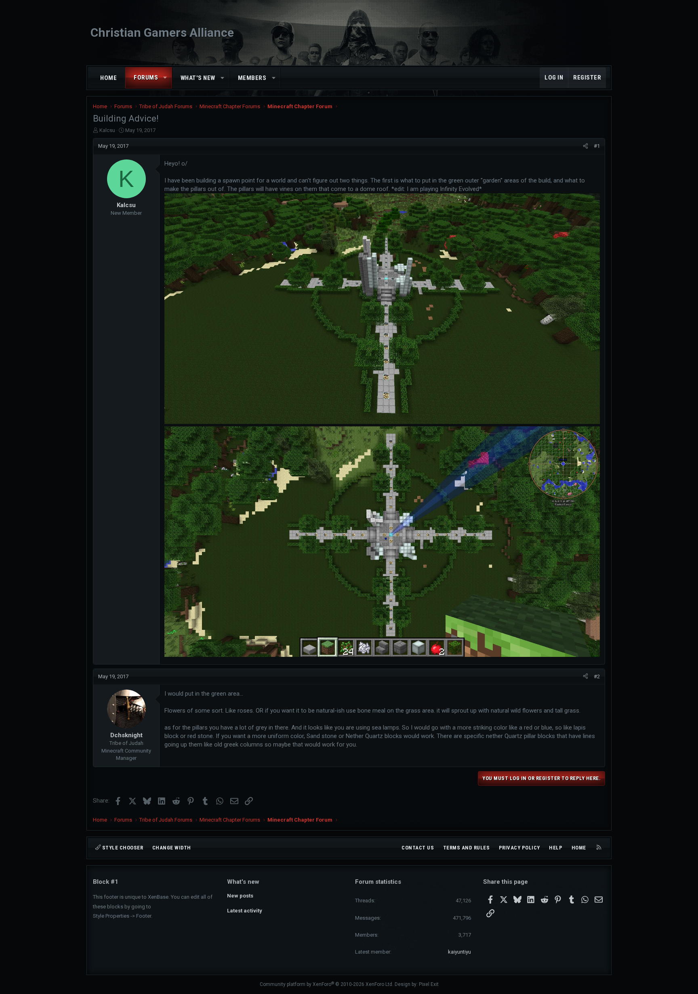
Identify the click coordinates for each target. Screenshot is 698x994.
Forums (146, 77)
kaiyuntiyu (459, 952)
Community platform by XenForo (326, 984)
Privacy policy (519, 848)
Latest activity (244, 911)
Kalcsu (107, 130)
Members (252, 78)
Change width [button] (171, 848)
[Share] (585, 146)
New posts (240, 896)
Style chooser (122, 848)
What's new (198, 78)
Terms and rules (466, 848)
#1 (597, 146)
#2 (597, 676)
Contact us (418, 848)
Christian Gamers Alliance (162, 32)
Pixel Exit (429, 984)
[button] (165, 77)
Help (555, 848)
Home (108, 78)
